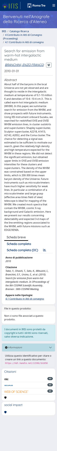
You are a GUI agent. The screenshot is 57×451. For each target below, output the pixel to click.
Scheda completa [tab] (19, 244)
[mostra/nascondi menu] (53, 5)
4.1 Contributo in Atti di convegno (24, 42)
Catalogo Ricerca (19, 31)
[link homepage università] (36, 5)
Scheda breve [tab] (16, 237)
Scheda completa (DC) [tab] (22, 250)
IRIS (4, 31)
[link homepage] (11, 5)
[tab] (45, 250)
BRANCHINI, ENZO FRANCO (24, 65)
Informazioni (14, 347)
